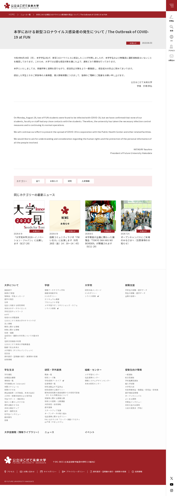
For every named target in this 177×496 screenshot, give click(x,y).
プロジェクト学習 (52, 302)
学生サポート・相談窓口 (14, 399)
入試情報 (86, 181)
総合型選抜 (129, 377)
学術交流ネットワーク (13, 311)
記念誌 (7, 353)
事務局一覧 (9, 380)
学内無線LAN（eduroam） (15, 383)
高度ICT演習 (9, 293)
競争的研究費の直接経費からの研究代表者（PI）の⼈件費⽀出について (62, 393)
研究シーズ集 (50, 377)
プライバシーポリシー (75, 471)
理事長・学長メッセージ (14, 296)
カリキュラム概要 (52, 299)
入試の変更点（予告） (134, 408)
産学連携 (48, 407)
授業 (6, 420)
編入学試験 (129, 383)
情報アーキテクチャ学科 (55, 290)
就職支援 (130, 285)
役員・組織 (9, 333)
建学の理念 (9, 299)
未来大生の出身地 (132, 405)
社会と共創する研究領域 (14, 305)
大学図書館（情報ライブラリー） (22, 432)
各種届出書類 (9, 377)
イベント (89, 432)
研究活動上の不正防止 (54, 386)
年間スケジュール (11, 386)
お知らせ (133, 43)
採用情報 (8, 359)
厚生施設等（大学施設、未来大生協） (20, 393)
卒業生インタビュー (133, 402)
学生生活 (9, 369)
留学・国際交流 (10, 411)
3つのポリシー (51, 296)
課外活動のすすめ (11, 405)
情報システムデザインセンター (98, 380)
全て (38, 181)
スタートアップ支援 (53, 410)
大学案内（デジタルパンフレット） (19, 350)
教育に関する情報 (11, 326)
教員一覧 (48, 374)
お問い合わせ (29, 471)
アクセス (10, 471)
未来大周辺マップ (11, 408)
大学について (11, 285)
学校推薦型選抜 (131, 380)
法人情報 (8, 323)
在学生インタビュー (12, 414)
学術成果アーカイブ (53, 380)
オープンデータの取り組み (56, 413)
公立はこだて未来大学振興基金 (17, 344)
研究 (70, 181)
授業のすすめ (9, 390)
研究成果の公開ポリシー (55, 390)
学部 (47, 285)
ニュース (49, 432)
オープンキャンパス (133, 396)
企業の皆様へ (130, 296)
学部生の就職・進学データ (136, 290)
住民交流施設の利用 (12, 341)
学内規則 (8, 374)
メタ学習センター (92, 374)
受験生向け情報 (133, 369)
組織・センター (93, 369)
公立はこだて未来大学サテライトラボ (20, 320)
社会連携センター (92, 377)
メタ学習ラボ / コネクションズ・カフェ (61, 305)
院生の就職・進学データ (135, 293)
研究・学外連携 (53, 369)
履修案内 (8, 417)
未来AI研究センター (93, 383)
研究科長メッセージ (93, 290)
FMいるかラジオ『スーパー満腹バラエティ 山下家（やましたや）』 (62, 420)
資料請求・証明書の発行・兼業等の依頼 (20, 356)
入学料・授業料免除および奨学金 (18, 396)
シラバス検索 (50, 308)
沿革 (6, 302)
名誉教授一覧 (50, 383)
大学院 (88, 285)
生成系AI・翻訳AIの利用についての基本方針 (21, 336)
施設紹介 (8, 290)
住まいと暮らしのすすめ (14, 402)
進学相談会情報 (131, 393)
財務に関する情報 (11, 329)
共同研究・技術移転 (53, 404)
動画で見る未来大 (11, 347)
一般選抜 (128, 374)
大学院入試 (129, 386)
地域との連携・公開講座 (55, 401)
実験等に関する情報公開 (55, 398)
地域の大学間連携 (11, 317)
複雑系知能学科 (51, 293)
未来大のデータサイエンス (15, 308)
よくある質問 (130, 399)
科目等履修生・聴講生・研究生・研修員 (141, 390)
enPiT (6, 314)
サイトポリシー (50, 471)
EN (172, 40)
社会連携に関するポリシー (56, 416)
